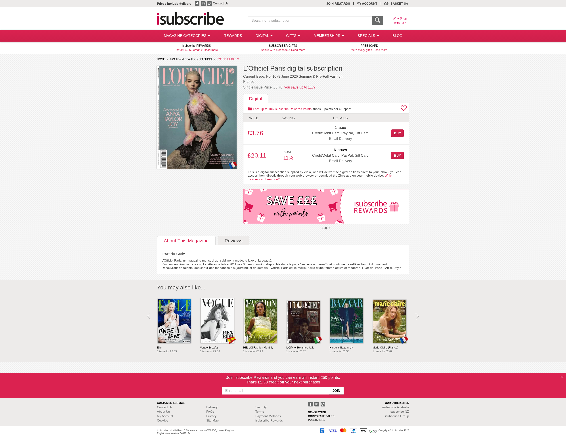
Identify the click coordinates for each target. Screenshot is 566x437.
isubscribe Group (397, 416)
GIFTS (291, 36)
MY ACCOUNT (367, 3)
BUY (397, 133)
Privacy (211, 416)
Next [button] (417, 316)
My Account (165, 416)
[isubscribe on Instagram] (204, 3)
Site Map (212, 420)
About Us (163, 411)
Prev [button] (148, 316)
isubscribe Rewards (269, 420)
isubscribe (395, 407)
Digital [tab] (255, 98)
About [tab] (186, 240)
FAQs (210, 411)
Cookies (162, 420)
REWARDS (233, 36)
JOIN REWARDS (338, 3)
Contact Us (220, 3)
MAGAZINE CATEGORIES (185, 36)
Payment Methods (268, 416)
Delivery (212, 407)
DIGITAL (263, 36)
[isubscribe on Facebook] (197, 3)
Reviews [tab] (234, 240)
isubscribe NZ (399, 411)
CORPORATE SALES (321, 416)
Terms (259, 411)
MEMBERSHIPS (327, 36)
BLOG (397, 36)
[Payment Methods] (347, 430)
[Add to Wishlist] (404, 109)
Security (261, 407)
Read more (211, 50)
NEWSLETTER (317, 412)
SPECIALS (367, 36)
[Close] (562, 377)
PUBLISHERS (316, 420)
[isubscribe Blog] (210, 3)
